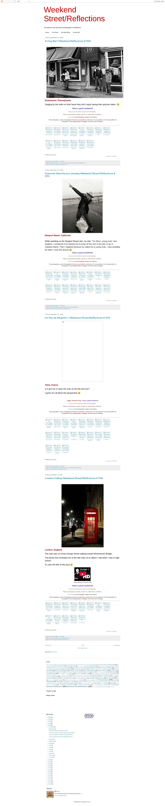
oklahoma (51, 680)
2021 (49, 759)
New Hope (63, 678)
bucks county (58, 162)
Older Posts (117, 645)
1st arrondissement (110, 664)
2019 (49, 764)
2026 (49, 717)
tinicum (117, 683)
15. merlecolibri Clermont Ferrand (98, 292)
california (57, 307)
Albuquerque (62, 667)
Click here (70, 117)
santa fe (115, 681)
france (65, 467)
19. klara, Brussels (65, 452)
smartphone (75, 683)
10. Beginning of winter (57, 292)
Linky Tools (108, 156)
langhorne (102, 675)
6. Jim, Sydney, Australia (90, 279)
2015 (49, 772)
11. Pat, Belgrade (65, 439)
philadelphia (49, 681)
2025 (49, 719)
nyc (118, 678)
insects (65, 675)
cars (112, 670)
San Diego (97, 681)
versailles (84, 684)
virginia (94, 684)
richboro (70, 681)
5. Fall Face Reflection (82, 279)
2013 (49, 776)
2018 (49, 765)
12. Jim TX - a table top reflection (73, 292)
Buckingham (100, 669)
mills (76, 676)
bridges (85, 669)
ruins (88, 681)
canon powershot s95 (89, 670)
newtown (101, 678)
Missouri (80, 676)
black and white (52, 162)
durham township (100, 672)
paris (69, 467)
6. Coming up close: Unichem (90, 135)
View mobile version (82, 648)
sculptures (48, 683)
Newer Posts (48, 645)
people (114, 680)
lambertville (94, 675)
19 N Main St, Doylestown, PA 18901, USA (58, 164)
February (51, 755)
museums (112, 676)
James (58, 791)
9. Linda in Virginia (48, 439)
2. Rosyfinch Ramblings (57, 279)
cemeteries (48, 672)
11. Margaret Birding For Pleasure (65, 292)
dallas (82, 672)
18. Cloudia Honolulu (57, 453)
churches (61, 672)
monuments (96, 676)
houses (114, 673)
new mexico (78, 678)
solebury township (84, 683)
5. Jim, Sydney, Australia (81, 135)
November (51, 729)
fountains (66, 673)
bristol (90, 669)
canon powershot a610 (75, 670)
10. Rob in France (57, 439)
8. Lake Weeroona (106, 134)
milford (73, 676)
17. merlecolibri (48, 452)
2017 (49, 767)
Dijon (86, 672)
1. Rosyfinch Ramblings (49, 427)
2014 (49, 774)
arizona (74, 667)
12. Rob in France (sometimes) (73, 148)
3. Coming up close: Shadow (65, 427)
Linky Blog (114, 156)
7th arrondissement (102, 666)
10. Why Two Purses (57, 147)
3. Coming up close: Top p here (65, 279)
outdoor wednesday (69, 680)
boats (75, 669)
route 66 (83, 681)
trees (55, 684)
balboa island (94, 667)
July (50, 745)
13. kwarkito (82, 439)
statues (96, 683)
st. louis (91, 683)
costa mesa (76, 672)
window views (95, 686)
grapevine (99, 673)
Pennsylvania (70, 162)
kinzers (76, 675)
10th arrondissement (50, 664)
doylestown (64, 162)
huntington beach (59, 675)
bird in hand (54, 669)
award (88, 667)
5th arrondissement (81, 666)
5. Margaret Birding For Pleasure (82, 427)
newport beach (63, 307)
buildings (50, 670)
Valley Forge (66, 684)
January (51, 757)
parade (77, 680)
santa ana (103, 681)
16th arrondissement (80, 664)
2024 (49, 721)
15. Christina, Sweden (98, 440)
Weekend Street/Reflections (79, 162)
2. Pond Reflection (57, 134)
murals (107, 676)
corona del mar (69, 672)
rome (74, 681)
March (50, 753)
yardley (111, 686)
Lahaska (88, 675)
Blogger (89, 801)
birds (59, 669)
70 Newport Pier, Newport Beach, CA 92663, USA (60, 308)
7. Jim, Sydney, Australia (98, 610)
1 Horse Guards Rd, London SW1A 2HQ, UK (59, 639)
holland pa (109, 673)
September (52, 741)
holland (104, 673)
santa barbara (109, 681)
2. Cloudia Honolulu (57, 609)
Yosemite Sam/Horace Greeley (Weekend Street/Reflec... (62, 732)
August (51, 743)
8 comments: (62, 161)
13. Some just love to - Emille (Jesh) (81, 148)
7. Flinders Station (98, 426)
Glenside (94, 673)
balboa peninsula (103, 667)
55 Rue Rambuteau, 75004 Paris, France (58, 469)
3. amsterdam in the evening (65, 135)
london (54, 638)
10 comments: (62, 305)
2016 (49, 770)
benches (48, 669)
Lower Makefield (49, 676)
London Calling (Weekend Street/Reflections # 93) (74, 478)
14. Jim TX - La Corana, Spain (90, 440)
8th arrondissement (112, 666)
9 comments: (62, 636)
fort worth (60, 673)
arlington (79, 667)
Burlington (58, 670)
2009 (49, 784)
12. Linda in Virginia (73, 622)
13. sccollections (82, 622)
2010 (49, 782)
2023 (49, 723)
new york (84, 678)
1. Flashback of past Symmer (48, 610)
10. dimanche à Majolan (57, 623)
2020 (49, 761)
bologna (79, 669)
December (51, 727)
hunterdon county (50, 675)
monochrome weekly (88, 676)
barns (110, 667)
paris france (89, 680)
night (57, 638)
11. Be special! (65, 622)
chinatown (55, 672)
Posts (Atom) (54, 652)
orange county (58, 680)
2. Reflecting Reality (57, 426)
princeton (64, 681)
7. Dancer (98, 134)
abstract (56, 667)
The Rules (55, 32)
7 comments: (62, 466)
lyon (56, 676)
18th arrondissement (99, 664)
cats (115, 670)
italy (70, 675)
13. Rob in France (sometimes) (82, 292)
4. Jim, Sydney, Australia (73, 427)
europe (114, 672)
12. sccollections (73, 439)
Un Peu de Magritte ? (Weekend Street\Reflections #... (61, 734)
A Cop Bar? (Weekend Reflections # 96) (68, 41)
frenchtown (78, 673)
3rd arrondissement (59, 666)
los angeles (115, 675)
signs (60, 683)
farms (47, 673)
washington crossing (101, 684)
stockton (101, 683)
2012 (49, 778)
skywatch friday (66, 683)
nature (56, 678)
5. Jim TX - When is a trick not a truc (81, 610)
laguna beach (82, 675)
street (106, 683)
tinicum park (50, 684)
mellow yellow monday (65, 676)
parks (95, 680)
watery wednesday (112, 684)
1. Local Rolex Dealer (48, 279)
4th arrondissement (53, 467)
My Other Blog (65, 32)
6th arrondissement (91, 666)
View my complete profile (60, 795)
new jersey (70, 678)
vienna (88, 684)
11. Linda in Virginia (65, 147)
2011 (49, 780)
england (50, 638)
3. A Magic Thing (65, 609)
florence (53, 673)
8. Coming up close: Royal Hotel (106, 610)
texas (112, 683)
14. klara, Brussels (90, 147)
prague (58, 681)
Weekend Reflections (54, 686)
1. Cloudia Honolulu (48, 134)
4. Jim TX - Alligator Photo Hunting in (73, 135)
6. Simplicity (90, 426)
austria (83, 667)
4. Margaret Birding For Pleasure (73, 610)
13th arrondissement (70, 664)
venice (72, 684)
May (50, 749)
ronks (79, 681)
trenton (60, 684)
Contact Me (76, 32)
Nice (108, 678)
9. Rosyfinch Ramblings (49, 148)
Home (47, 32)
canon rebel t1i (103, 670)
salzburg (92, 681)
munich (102, 676)
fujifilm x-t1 (86, 673)
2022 (49, 725)
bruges (94, 669)
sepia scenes (55, 683)
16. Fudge (106, 439)
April (50, 751)
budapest (117, 669)
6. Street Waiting (90, 609)
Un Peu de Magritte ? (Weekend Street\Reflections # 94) (77, 317)
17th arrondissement (90, 664)
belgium (115, 667)
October (51, 739)
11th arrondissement (60, 664)
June (50, 747)
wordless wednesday (103, 686)
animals (68, 667)
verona (78, 684)
